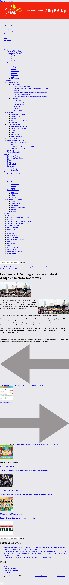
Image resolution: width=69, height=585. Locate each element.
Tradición (17, 108)
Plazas (9, 162)
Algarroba (14, 194)
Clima (5, 38)
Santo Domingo (16, 136)
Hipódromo (15, 71)
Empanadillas (15, 204)
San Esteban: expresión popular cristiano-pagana (31, 93)
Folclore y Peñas (9, 26)
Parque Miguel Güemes (15, 239)
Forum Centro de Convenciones (18, 217)
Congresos (11, 215)
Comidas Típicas (13, 182)
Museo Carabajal (17, 116)
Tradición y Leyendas (11, 28)
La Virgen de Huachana (22, 87)
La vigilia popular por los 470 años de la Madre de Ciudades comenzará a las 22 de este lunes (35, 551)
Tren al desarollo (13, 65)
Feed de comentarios (11, 570)
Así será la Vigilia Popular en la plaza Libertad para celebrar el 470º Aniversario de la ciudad (35, 547)
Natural (6, 154)
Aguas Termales (12, 227)
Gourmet (7, 172)
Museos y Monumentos (15, 140)
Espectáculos (12, 235)
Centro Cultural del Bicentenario (22, 146)
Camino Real (11, 150)
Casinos (10, 63)
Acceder (7, 566)
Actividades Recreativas (15, 53)
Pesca (13, 55)
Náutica (13, 69)
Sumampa (14, 168)
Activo (6, 49)
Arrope (13, 212)
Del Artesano (19, 104)
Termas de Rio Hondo (11, 225)
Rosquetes (14, 206)
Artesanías (11, 243)
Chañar (13, 198)
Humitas (14, 178)
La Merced (14, 130)
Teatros (13, 57)
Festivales (14, 98)
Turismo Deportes (13, 67)
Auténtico (7, 81)
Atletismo (14, 75)
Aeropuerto (11, 249)
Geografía (7, 40)
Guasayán (14, 170)
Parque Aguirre (12, 156)
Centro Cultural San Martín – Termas (20, 221)
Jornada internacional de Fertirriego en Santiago (17, 518)
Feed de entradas (10, 568)
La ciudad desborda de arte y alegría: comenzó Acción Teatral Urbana (28, 557)
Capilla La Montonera (18, 128)
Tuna (12, 192)
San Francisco (15, 134)
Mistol (13, 196)
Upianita (14, 122)
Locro (13, 188)
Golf (12, 77)
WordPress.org (9, 572)
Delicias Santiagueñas (14, 200)
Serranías (10, 166)
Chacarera (18, 110)
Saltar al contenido (6, 1)
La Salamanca (19, 102)
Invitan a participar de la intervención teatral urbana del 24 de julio (24, 471)
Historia (6, 36)
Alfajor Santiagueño (18, 208)
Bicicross (14, 73)
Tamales (14, 180)
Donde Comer (8, 34)
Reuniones (7, 213)
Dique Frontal (12, 233)
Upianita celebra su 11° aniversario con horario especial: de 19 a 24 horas (26, 494)
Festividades (15, 85)
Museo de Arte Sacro (18, 142)
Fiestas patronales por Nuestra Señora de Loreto (31, 89)
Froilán (13, 118)
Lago (9, 241)
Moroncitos (15, 202)
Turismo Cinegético (14, 51)
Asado (13, 176)
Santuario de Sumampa (19, 126)
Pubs (12, 59)
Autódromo (15, 79)
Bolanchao (14, 210)
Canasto (17, 106)
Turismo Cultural (13, 83)
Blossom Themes (41, 576)
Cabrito (13, 186)
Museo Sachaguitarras (19, 114)
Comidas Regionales (14, 174)
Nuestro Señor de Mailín (22, 95)
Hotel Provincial (12, 247)
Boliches (14, 61)
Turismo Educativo (13, 152)
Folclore (10, 112)
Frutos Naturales (13, 190)
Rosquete (17, 100)
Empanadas (15, 184)
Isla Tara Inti (11, 164)
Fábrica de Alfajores (14, 237)
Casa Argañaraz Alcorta (19, 148)
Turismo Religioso (13, 124)
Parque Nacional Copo (15, 158)
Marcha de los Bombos (19, 120)
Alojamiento (8, 30)
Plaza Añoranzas (13, 219)
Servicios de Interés (10, 32)
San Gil (16, 91)
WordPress (61, 576)
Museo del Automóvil (14, 251)
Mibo (12, 144)
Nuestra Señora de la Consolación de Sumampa (30, 97)
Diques (9, 160)
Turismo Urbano (12, 138)
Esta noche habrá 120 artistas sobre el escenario (20, 549)
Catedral (14, 132)
